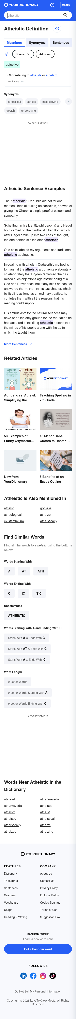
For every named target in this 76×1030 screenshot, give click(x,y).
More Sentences (15, 344)
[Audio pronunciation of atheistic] (57, 28)
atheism (9, 812)
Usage (8, 910)
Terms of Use (48, 910)
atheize (45, 514)
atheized (10, 831)
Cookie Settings (50, 902)
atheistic (16, 615)
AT (24, 571)
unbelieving (28, 110)
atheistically (48, 521)
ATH (40, 571)
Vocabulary (11, 902)
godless (45, 508)
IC (23, 593)
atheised (46, 805)
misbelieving (50, 102)
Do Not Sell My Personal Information (38, 991)
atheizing (46, 831)
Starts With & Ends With (26, 637)
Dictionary (10, 873)
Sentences (61, 42)
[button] (52, 5)
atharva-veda (49, 799)
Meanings (14, 42)
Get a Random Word (38, 949)
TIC (39, 593)
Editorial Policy (49, 895)
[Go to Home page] (21, 4)
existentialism (14, 521)
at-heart (9, 799)
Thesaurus (11, 881)
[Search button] (65, 15)
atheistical (14, 102)
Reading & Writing (15, 917)
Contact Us (47, 881)
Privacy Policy (49, 888)
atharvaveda (13, 805)
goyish (10, 110)
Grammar (10, 895)
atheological (13, 514)
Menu (66, 5)
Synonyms (37, 42)
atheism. (52, 75)
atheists (35, 75)
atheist (31, 102)
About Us (46, 873)
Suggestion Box (50, 917)
